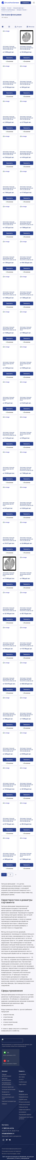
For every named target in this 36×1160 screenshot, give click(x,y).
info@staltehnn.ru (8, 1133)
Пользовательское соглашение (11, 1151)
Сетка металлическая (8, 1089)
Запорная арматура (7, 1087)
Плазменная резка (24, 1102)
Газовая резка (23, 1099)
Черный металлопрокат (6, 1075)
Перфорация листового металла (26, 1118)
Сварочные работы (24, 1109)
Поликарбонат (6, 1094)
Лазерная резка (23, 1097)
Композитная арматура (9, 1101)
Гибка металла (23, 1107)
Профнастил (5, 1092)
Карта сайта (22, 1084)
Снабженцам (23, 1082)
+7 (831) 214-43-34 (8, 1128)
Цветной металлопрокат (6, 1079)
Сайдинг (4, 1104)
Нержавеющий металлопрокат (6, 1083)
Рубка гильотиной (24, 1104)
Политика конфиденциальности (11, 1148)
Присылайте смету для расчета (11, 1136)
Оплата (21, 1079)
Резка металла (23, 1094)
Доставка (22, 1077)
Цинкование (22, 1112)
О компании (22, 1074)
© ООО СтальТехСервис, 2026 (11, 1153)
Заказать (9, 58)
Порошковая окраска (25, 1114)
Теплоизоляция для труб (8, 1097)
